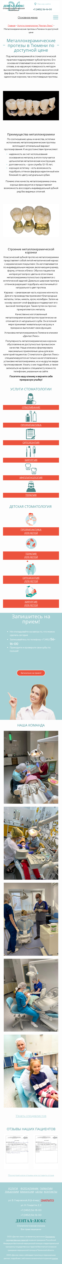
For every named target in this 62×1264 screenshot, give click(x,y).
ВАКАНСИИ (27, 1191)
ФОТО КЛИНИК (29, 1188)
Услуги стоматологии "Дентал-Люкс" (35, 25)
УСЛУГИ (13, 1188)
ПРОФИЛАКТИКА (31, 425)
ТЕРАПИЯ (31, 495)
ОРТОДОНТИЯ (31, 442)
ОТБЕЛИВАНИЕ (31, 407)
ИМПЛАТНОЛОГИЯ (31, 477)
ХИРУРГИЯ (31, 460)
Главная (11, 25)
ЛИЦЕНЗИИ (12, 1191)
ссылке (55, 1258)
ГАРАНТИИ (46, 1188)
